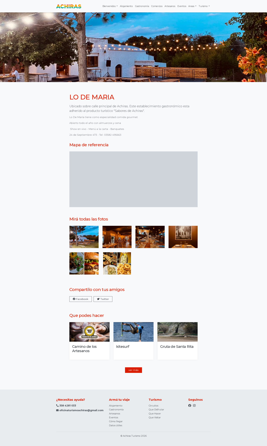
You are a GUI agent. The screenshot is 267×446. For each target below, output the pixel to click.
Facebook (81, 299)
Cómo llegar (116, 421)
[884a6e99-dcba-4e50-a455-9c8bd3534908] (150, 238)
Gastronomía (142, 6)
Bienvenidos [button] (109, 6)
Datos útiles (115, 425)
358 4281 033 (67, 405)
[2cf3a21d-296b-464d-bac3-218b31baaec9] (117, 238)
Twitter (104, 299)
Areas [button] (191, 6)
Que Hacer (155, 413)
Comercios (156, 6)
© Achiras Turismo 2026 (134, 436)
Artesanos (170, 6)
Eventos (181, 6)
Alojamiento (126, 6)
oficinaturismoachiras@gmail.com (81, 410)
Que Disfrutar (156, 409)
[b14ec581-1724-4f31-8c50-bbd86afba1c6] (183, 238)
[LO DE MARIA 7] (84, 265)
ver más (133, 370)
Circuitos (153, 405)
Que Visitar (155, 417)
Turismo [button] (203, 6)
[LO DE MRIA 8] (117, 265)
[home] (68, 6)
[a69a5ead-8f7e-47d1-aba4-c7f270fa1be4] (84, 238)
